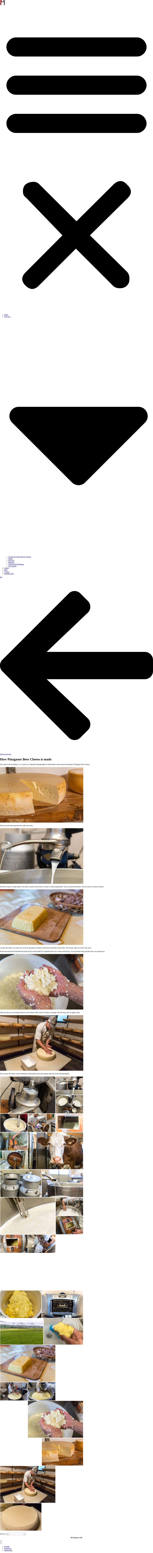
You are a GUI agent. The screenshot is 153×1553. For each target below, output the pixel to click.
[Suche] (25, 1534)
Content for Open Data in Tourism (19, 557)
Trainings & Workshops (16, 564)
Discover (11, 560)
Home (6, 315)
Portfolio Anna (9, 574)
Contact (6, 572)
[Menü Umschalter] (1, 1542)
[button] (76, 159)
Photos (10, 559)
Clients (6, 568)
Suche (2, 1534)
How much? (12, 566)
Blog (5, 570)
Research (11, 562)
